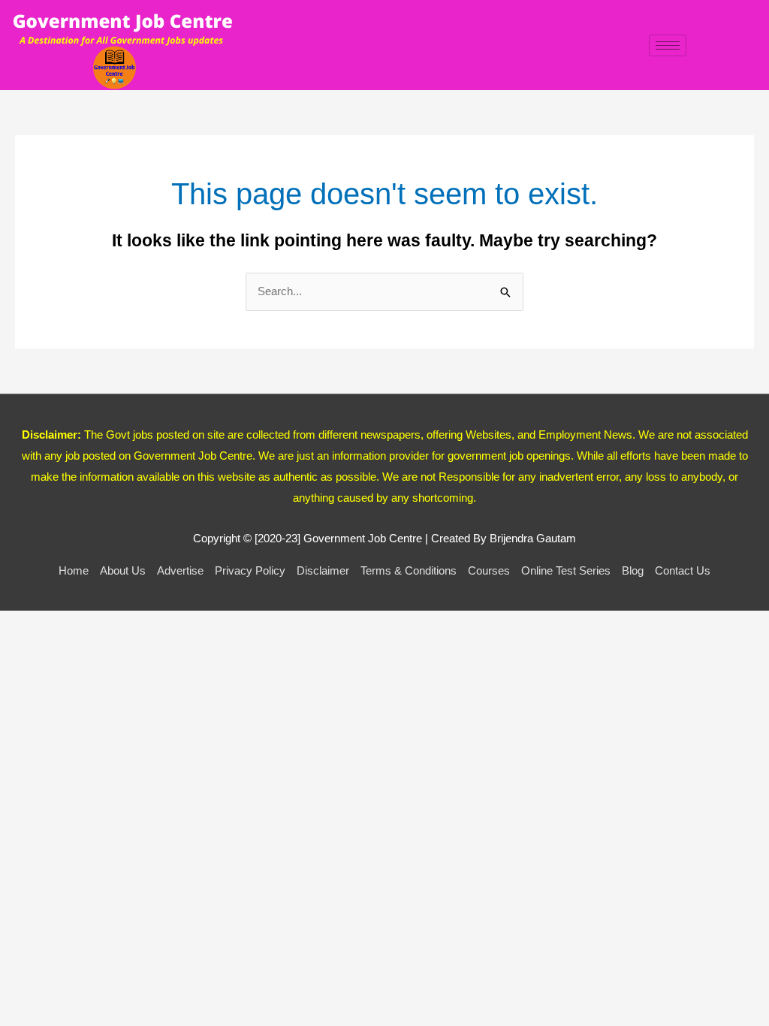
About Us (123, 570)
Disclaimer (323, 570)
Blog (633, 570)
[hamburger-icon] (667, 45)
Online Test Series (566, 570)
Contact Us (682, 570)
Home (74, 570)
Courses (489, 570)
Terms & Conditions (408, 570)
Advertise (180, 570)
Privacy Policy (250, 570)
